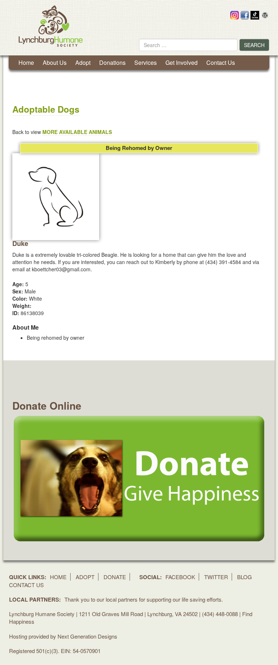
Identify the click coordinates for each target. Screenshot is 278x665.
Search (254, 45)
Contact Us (220, 62)
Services (145, 62)
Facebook (180, 577)
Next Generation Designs (87, 636)
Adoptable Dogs (45, 109)
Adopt (82, 62)
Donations (112, 62)
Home (26, 62)
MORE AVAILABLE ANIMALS (77, 131)
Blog (244, 577)
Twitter (216, 577)
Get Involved (181, 62)
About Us (55, 62)
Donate (115, 577)
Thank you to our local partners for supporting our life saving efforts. (143, 599)
